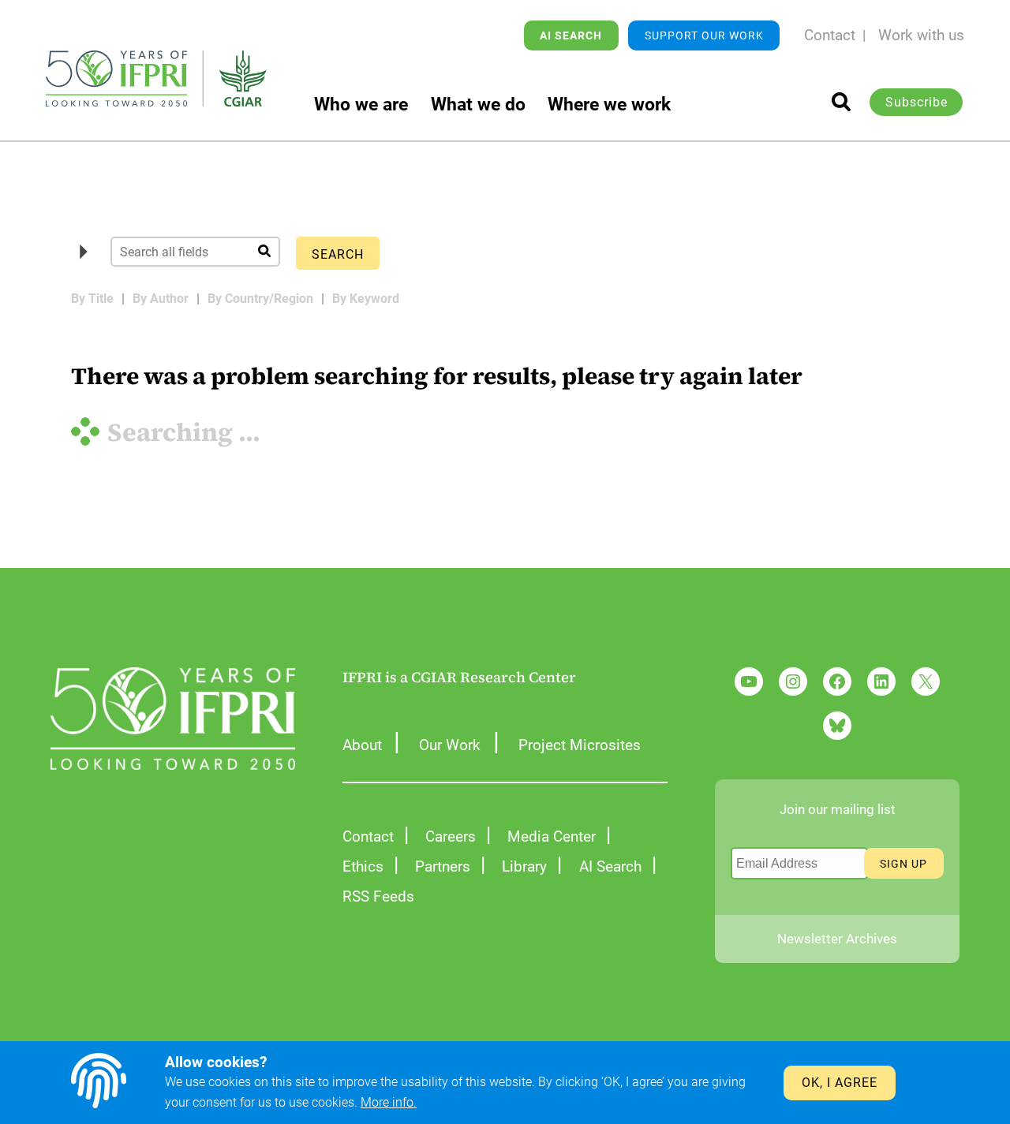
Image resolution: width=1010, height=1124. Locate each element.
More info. (389, 1102)
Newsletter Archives (837, 939)
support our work (704, 35)
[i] (841, 102)
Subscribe (916, 102)
